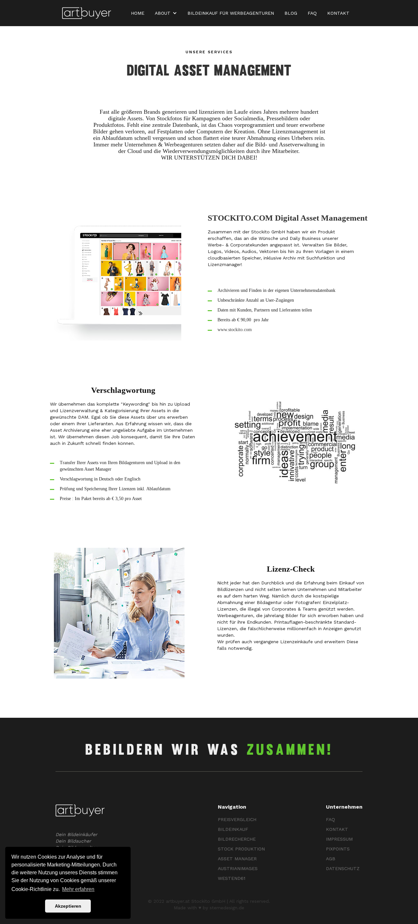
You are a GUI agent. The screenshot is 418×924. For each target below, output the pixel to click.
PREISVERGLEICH (237, 819)
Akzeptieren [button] (68, 906)
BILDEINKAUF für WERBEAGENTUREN (230, 13)
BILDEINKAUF (233, 829)
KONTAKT (338, 13)
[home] (86, 13)
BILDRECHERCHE (237, 839)
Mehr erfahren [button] (78, 889)
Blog (290, 13)
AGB (330, 858)
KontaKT (337, 829)
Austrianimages (238, 868)
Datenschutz (343, 868)
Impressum (339, 839)
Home (137, 13)
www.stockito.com (234, 329)
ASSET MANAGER (237, 858)
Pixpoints (338, 848)
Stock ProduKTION (241, 848)
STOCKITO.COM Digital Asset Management (287, 217)
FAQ (312, 13)
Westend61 (231, 878)
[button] (167, 13)
